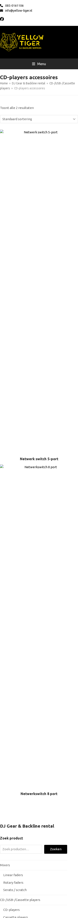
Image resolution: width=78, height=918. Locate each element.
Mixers (5, 865)
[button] (39, 64)
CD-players (11, 910)
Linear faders (13, 875)
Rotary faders (13, 882)
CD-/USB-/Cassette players (20, 900)
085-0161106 (14, 5)
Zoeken (56, 849)
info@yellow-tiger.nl (18, 10)
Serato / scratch (15, 890)
